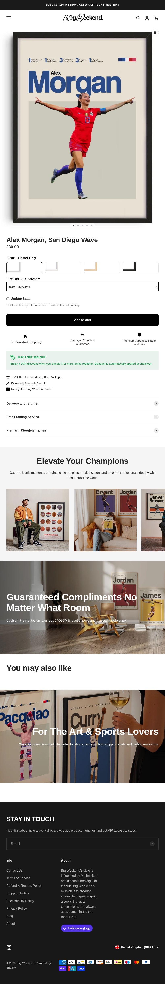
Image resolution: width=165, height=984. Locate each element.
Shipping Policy (17, 893)
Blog (9, 916)
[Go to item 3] (82, 225)
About (10, 923)
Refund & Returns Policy (24, 885)
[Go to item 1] (73, 225)
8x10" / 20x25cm (19, 286)
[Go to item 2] (78, 225)
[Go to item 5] (91, 225)
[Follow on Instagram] (9, 947)
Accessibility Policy (20, 901)
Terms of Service (18, 878)
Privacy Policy (16, 908)
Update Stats (20, 298)
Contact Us (14, 870)
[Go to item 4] (87, 225)
